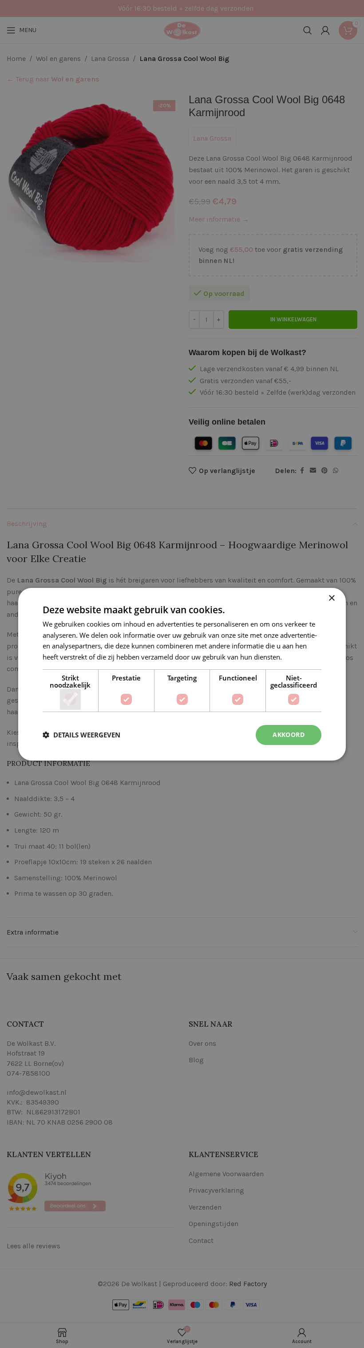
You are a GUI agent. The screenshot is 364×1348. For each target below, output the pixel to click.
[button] (81, 735)
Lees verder (301, 656)
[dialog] (182, 674)
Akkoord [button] (289, 734)
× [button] (331, 598)
